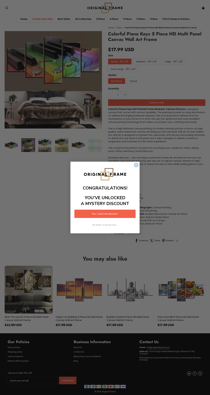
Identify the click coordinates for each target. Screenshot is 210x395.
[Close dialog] (136, 165)
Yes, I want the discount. (105, 214)
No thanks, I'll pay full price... (105, 225)
